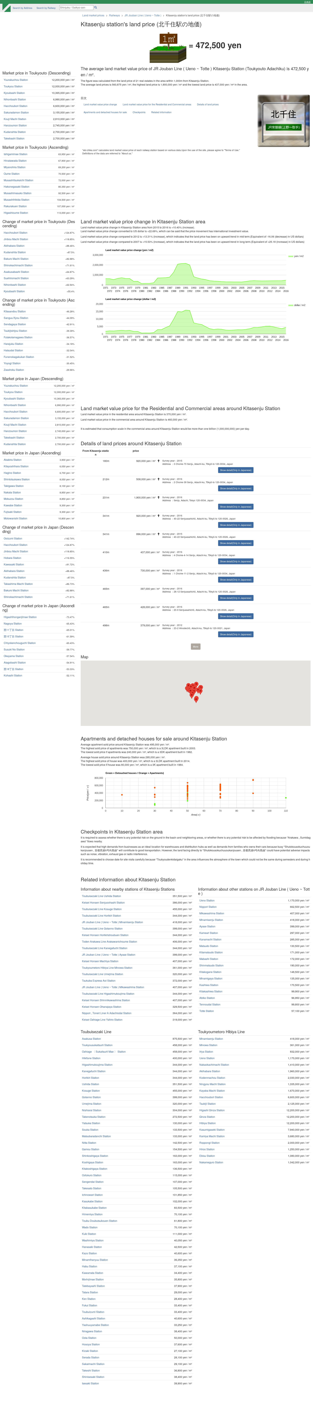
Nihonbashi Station (15, 99)
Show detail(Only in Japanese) (236, 470)
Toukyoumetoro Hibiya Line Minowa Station (107, 968)
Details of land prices (208, 104)
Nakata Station (12, 492)
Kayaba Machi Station (212, 1090)
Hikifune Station (91, 1058)
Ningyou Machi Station (212, 1084)
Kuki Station (89, 1234)
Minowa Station (208, 1045)
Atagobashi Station (15, 662)
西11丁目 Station (13, 630)
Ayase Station (207, 926)
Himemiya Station (92, 1214)
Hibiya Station (207, 1123)
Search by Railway (46, 7)
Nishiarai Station (91, 1110)
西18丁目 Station (13, 669)
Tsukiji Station (207, 1104)
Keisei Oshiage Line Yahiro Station (102, 1019)
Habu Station (89, 1266)
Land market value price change (100, 104)
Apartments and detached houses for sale (105, 112)
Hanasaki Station (92, 1247)
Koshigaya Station (92, 1162)
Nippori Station (208, 907)
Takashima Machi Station (18, 584)
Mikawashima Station (211, 913)
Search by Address (22, 7)
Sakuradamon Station (16, 112)
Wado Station (89, 1227)
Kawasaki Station (14, 564)
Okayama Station (14, 656)
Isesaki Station (90, 1383)
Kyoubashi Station (14, 93)
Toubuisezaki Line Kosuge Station (102, 909)
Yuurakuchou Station (16, 80)
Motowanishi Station (15, 518)
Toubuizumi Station (93, 1312)
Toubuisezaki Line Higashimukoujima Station (108, 993)
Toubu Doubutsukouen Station (99, 1221)
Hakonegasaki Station (16, 186)
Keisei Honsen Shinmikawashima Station (106, 1000)
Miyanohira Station (14, 167)
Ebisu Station (207, 1156)
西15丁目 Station (13, 636)
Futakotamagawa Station (18, 337)
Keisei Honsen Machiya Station (100, 961)
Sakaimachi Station (93, 1364)
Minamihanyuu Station (95, 1260)
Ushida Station (90, 1084)
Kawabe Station (13, 505)
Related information (161, 112)
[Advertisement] (178, 186)
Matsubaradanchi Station (96, 1136)
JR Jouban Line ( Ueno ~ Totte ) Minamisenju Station (112, 922)
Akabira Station (13, 460)
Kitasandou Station (15, 311)
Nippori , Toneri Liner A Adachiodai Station (106, 1013)
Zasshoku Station (14, 370)
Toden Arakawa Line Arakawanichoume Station (109, 941)
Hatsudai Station (13, 350)
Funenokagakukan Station (19, 357)
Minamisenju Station (211, 920)
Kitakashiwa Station (210, 991)
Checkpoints (139, 112)
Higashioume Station (16, 213)
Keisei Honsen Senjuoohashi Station (103, 902)
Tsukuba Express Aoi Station (98, 980)
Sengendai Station (93, 1182)
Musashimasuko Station (17, 193)
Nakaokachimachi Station (214, 1064)
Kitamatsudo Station (211, 952)
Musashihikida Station (16, 199)
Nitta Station (89, 1143)
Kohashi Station (13, 675)
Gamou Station (90, 1149)
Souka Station (90, 1129)
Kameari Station (208, 933)
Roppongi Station (209, 1143)
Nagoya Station (13, 623)
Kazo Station (89, 1253)
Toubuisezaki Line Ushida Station (101, 896)
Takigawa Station (14, 486)
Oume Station (12, 174)
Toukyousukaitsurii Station (97, 1045)
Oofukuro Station (91, 1175)
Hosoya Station (91, 1344)
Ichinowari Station (92, 1195)
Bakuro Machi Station (16, 259)
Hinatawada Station (15, 160)
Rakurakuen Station (15, 206)
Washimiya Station (93, 1240)
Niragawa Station (92, 1331)
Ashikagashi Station (93, 1318)
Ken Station (89, 1299)
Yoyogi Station (12, 363)
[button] (198, 691)
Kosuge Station (91, 1090)
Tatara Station (90, 1292)
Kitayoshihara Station (16, 466)
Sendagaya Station (15, 324)
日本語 (307, 1)
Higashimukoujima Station (97, 1064)
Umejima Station (91, 1104)
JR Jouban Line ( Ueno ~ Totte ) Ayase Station (108, 954)
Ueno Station (207, 900)
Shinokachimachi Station (18, 265)
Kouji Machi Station (15, 119)
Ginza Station (207, 1117)
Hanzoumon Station (15, 125)
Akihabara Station (209, 1071)
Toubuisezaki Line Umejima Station (102, 974)
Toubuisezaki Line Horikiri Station (101, 915)
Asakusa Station (91, 1039)
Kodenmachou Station (212, 1078)
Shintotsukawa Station (17, 479)
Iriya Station (206, 1051)
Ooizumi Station (13, 538)
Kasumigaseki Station (212, 1129)
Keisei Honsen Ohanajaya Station (101, 1007)
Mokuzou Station (13, 499)
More (195, 646)
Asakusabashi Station (16, 272)
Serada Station (90, 1357)
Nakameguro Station (211, 1162)
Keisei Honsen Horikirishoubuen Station (105, 935)
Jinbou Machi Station (16, 239)
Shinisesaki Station (93, 1377)
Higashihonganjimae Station (20, 617)
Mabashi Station (208, 959)
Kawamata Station (92, 1273)
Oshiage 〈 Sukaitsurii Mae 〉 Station (104, 1051)
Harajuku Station (13, 344)
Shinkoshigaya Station (95, 1156)
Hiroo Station (207, 1149)
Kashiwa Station (208, 985)
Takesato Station (91, 1188)
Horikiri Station (90, 1078)
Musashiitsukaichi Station (18, 180)
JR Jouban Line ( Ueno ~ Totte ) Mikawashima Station (113, 987)
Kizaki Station (90, 1351)
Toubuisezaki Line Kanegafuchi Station (104, 948)
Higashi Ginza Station (212, 1110)
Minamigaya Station (210, 978)
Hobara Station (12, 558)
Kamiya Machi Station (212, 1136)
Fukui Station (89, 1305)
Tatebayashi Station (93, 1286)
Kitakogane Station (210, 972)
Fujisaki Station (13, 512)
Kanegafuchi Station (93, 1071)
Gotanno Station (91, 1097)
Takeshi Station (91, 1370)
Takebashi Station (14, 138)
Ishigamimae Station (15, 154)
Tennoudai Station (209, 1004)
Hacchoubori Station (211, 1097)
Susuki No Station (14, 649)
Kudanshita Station (15, 132)
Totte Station (206, 1011)
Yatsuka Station (91, 1123)
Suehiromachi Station (16, 278)
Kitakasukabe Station (94, 1208)
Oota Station (89, 1338)
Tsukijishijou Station (15, 331)
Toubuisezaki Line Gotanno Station (102, 928)
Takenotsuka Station (93, 1117)
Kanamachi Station (210, 939)
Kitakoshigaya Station (94, 1169)
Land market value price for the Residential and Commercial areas (157, 104)
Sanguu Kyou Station (16, 318)
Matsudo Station (208, 946)
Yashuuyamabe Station (95, 1325)
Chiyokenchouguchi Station (20, 643)
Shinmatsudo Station (211, 965)
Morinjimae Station (93, 1279)
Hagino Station (12, 473)
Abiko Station (207, 998)
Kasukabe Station (92, 1201)
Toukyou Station (13, 86)
